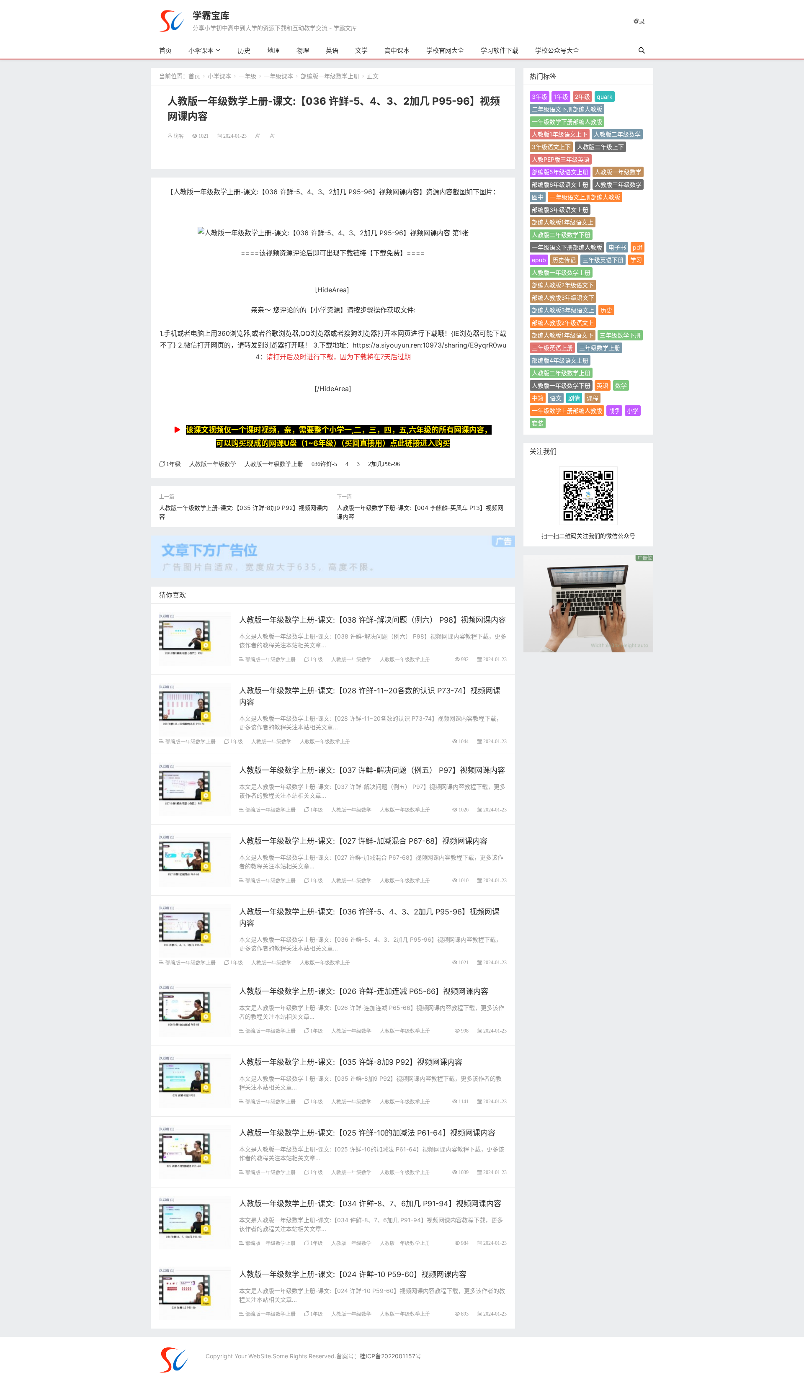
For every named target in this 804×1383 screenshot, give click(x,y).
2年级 (582, 96)
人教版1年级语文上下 (560, 134)
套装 (538, 423)
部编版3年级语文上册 (560, 209)
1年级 (173, 464)
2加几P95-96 (384, 464)
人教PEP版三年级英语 (561, 159)
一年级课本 (278, 76)
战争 (614, 410)
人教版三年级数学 (618, 184)
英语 (332, 50)
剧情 (574, 398)
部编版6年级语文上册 (560, 184)
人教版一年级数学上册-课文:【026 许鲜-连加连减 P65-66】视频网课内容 (363, 991)
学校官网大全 (445, 50)
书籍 (538, 398)
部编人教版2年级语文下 (563, 284)
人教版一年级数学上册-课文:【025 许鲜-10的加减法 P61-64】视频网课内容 (367, 1132)
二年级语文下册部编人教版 (567, 109)
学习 (636, 259)
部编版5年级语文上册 (560, 171)
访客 (179, 136)
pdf (637, 247)
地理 (273, 50)
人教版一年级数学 (212, 464)
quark (605, 96)
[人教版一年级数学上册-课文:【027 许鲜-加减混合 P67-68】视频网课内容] (195, 859)
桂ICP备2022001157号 (390, 1356)
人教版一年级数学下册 (561, 385)
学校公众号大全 (557, 50)
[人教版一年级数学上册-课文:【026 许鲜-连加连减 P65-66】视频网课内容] (195, 1009)
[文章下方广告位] (333, 551)
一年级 (247, 76)
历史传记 (564, 259)
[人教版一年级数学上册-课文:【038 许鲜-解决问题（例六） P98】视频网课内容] (195, 637)
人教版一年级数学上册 (274, 464)
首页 (165, 50)
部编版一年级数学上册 (330, 76)
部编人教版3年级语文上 (563, 310)
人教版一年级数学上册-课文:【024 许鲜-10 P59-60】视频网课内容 (352, 1274)
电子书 (617, 247)
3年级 (539, 96)
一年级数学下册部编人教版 (567, 121)
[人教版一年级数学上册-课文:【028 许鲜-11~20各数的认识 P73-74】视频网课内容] (195, 708)
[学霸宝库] (171, 20)
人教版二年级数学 (617, 134)
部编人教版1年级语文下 (562, 335)
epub (539, 259)
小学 (633, 410)
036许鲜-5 (324, 464)
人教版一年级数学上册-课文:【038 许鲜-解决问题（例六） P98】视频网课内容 (372, 620)
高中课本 (397, 50)
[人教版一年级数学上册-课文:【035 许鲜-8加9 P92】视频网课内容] (195, 1080)
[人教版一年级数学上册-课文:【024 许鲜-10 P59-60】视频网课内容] (195, 1292)
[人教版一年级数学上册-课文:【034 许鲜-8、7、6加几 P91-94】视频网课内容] (195, 1221)
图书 (538, 197)
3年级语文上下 (551, 146)
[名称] (588, 602)
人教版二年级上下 (600, 146)
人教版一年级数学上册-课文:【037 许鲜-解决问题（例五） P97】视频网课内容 (372, 770)
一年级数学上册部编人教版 (567, 410)
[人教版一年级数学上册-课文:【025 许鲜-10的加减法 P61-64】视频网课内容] (195, 1150)
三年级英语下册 (603, 259)
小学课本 (201, 50)
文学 (361, 50)
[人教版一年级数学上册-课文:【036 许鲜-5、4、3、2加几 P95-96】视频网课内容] (195, 929)
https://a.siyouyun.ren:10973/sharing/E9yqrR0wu (429, 345)
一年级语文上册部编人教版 (585, 197)
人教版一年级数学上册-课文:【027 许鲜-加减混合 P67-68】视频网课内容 (363, 841)
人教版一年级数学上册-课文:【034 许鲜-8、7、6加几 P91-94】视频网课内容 (370, 1203)
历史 (244, 50)
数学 (621, 385)
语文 (556, 398)
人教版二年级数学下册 (561, 234)
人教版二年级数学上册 (561, 372)
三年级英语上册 (552, 347)
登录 (639, 21)
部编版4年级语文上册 (560, 360)
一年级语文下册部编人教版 (567, 247)
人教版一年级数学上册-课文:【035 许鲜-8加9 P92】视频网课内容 (350, 1062)
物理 (302, 50)
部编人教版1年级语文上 (562, 222)
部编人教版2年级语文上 (563, 322)
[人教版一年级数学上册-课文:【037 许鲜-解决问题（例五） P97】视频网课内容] (195, 788)
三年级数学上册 (599, 347)
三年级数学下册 (620, 335)
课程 (592, 398)
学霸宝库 (211, 15)
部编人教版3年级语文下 (563, 297)
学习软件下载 (499, 50)
